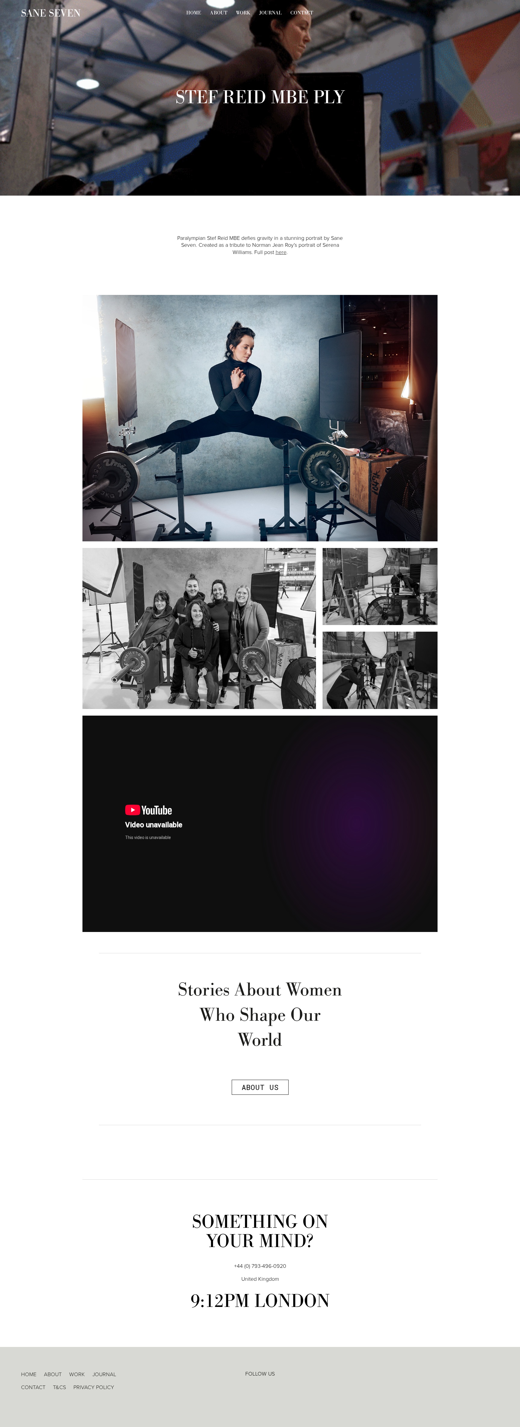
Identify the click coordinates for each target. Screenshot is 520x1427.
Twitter (260, 1387)
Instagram (277, 1387)
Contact (301, 13)
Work (243, 13)
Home (193, 13)
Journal (270, 13)
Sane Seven (51, 13)
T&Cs (59, 1387)
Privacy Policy (93, 1387)
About (218, 13)
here (281, 252)
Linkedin (242, 1387)
